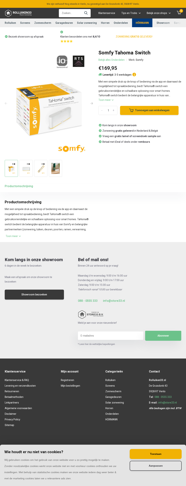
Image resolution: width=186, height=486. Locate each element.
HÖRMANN (142, 23)
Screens (25, 23)
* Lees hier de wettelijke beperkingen (96, 344)
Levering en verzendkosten (20, 386)
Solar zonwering (87, 23)
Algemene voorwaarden (18, 408)
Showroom (163, 23)
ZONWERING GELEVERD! (80, 37)
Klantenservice (106, 13)
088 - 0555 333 (88, 301)
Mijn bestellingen (70, 386)
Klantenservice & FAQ (17, 380)
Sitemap (9, 425)
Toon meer (104, 100)
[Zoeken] (86, 13)
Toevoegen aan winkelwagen (152, 110)
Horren (105, 23)
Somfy (139, 60)
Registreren (67, 380)
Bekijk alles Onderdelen (111, 60)
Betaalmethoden (14, 397)
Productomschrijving (19, 186)
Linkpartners (12, 403)
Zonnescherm (42, 23)
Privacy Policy (12, 419)
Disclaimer (10, 414)
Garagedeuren (64, 23)
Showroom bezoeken (34, 294)
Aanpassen (156, 465)
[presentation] (6, 104)
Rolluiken (10, 23)
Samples (179, 23)
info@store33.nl (114, 301)
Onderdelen (121, 23)
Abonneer (163, 336)
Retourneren (12, 391)
